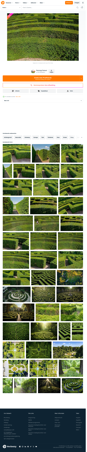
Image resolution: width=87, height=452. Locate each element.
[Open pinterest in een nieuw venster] (28, 446)
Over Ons (57, 422)
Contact (57, 420)
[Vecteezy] (2, 2)
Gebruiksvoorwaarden (58, 447)
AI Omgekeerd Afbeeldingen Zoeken (10, 433)
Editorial (33, 3)
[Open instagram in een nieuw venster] (22, 446)
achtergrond (8, 137)
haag (72, 137)
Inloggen (77, 2)
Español (78, 420)
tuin (42, 137)
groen (65, 137)
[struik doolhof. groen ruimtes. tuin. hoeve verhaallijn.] (47, 312)
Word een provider (57, 425)
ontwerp (27, 137)
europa (36, 137)
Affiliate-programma (34, 422)
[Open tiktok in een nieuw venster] (30, 446)
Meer (41, 3)
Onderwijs (7, 427)
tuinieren (50, 137)
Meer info (6, 100)
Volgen (51, 72)
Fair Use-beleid (78, 447)
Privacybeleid (69, 447)
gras (58, 137)
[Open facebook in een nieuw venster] (20, 446)
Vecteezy (6, 420)
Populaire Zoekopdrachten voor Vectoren (37, 425)
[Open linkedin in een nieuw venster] (25, 446)
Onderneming (8, 425)
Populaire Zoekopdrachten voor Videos (37, 433)
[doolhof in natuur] (64, 331)
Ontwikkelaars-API (9, 430)
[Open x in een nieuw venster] (33, 446)
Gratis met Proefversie (42, 78)
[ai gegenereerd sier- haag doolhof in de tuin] (73, 385)
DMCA (30, 420)
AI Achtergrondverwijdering (12, 436)
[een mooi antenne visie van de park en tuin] (68, 350)
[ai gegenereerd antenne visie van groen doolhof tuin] (70, 277)
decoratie (18, 137)
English (78, 417)
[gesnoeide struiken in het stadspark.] (71, 368)
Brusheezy (7, 417)
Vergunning (31, 417)
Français (78, 427)
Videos (25, 3)
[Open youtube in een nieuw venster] (36, 446)
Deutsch (78, 425)
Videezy (6, 422)
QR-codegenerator (9, 438)
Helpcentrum (58, 417)
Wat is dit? (18, 96)
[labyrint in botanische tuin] (17, 153)
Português (79, 422)
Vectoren (8, 3)
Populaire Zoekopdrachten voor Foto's (37, 429)
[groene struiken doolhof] (43, 277)
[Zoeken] (77, 7)
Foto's (17, 3)
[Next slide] (80, 137)
